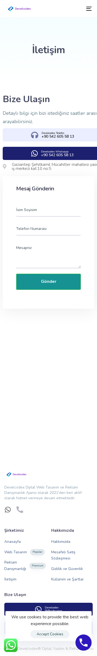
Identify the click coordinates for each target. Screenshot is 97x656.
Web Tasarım (23, 552)
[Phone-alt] (19, 509)
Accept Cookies (50, 634)
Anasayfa (12, 541)
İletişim (10, 579)
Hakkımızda (60, 541)
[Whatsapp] (7, 509)
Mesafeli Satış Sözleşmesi (63, 555)
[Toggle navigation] (77, 8)
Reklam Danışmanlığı (23, 565)
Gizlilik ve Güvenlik (67, 568)
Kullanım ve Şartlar (67, 579)
